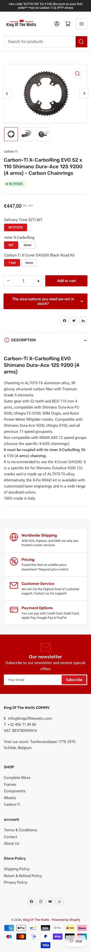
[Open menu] (81, 23)
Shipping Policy (17, 869)
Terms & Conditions (20, 830)
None (27, 245)
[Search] (81, 41)
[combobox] (45, 41)
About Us (11, 843)
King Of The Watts (36, 920)
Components (15, 791)
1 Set (12, 263)
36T (11, 245)
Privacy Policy (15, 882)
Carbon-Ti (11, 151)
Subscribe (74, 680)
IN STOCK (15, 227)
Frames (10, 784)
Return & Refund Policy (23, 876)
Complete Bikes (17, 777)
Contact (10, 837)
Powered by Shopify (66, 920)
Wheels (10, 798)
